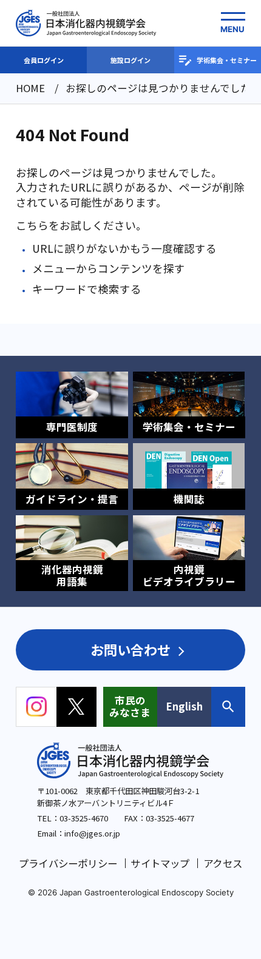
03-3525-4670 (83, 818)
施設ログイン (130, 60)
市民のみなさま (130, 706)
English (184, 706)
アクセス (222, 863)
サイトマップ (159, 863)
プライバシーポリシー (68, 863)
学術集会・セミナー (227, 60)
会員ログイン (44, 60)
